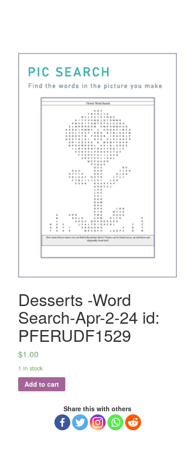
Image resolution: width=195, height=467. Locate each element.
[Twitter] (80, 422)
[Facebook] (62, 422)
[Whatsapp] (115, 422)
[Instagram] (98, 422)
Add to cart (41, 384)
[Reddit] (133, 422)
